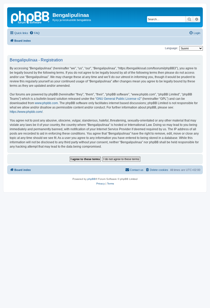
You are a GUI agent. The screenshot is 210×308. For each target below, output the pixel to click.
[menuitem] (34, 33)
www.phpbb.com (46, 103)
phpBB (91, 179)
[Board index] (30, 16)
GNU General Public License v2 (118, 99)
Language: (171, 48)
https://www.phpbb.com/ (26, 112)
